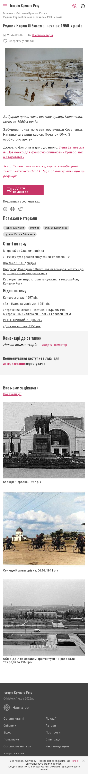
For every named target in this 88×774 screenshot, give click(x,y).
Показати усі (12, 394)
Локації (51, 718)
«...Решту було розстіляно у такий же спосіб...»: (36, 257)
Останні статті (13, 718)
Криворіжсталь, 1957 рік (20, 297)
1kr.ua (74, 760)
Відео (7, 732)
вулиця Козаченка (56, 227)
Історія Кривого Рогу (24, 5)
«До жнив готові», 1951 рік (22, 326)
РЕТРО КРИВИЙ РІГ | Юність (22, 320)
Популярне (11, 739)
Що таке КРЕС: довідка (19, 263)
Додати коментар (54, 344)
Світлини (9, 725)
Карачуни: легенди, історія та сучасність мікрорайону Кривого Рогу (41, 281)
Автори (51, 725)
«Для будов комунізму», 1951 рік (26, 303)
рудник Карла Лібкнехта (20, 234)
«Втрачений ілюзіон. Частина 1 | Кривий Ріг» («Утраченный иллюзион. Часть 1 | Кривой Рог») (37, 312)
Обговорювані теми (17, 746)
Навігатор (21, 708)
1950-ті (34, 227)
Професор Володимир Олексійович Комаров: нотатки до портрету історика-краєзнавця (43, 271)
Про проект (54, 732)
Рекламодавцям (57, 746)
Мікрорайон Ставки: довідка (23, 250)
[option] (44, 77)
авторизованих (14, 363)
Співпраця (53, 739)
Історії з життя (13, 753)
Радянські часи (14, 227)
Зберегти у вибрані (22, 41)
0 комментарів (42, 35)
